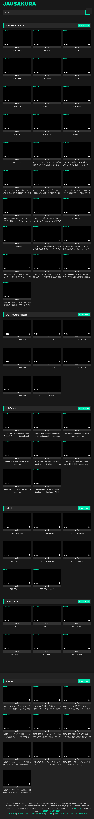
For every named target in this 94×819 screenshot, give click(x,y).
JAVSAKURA (59, 814)
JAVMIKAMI (11, 814)
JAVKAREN (40, 814)
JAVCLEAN (30, 814)
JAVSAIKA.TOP (71, 814)
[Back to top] (86, 811)
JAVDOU (49, 814)
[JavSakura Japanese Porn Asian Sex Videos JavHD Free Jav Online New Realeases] (47, 4)
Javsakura (78, 808)
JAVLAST (20, 814)
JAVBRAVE (83, 814)
